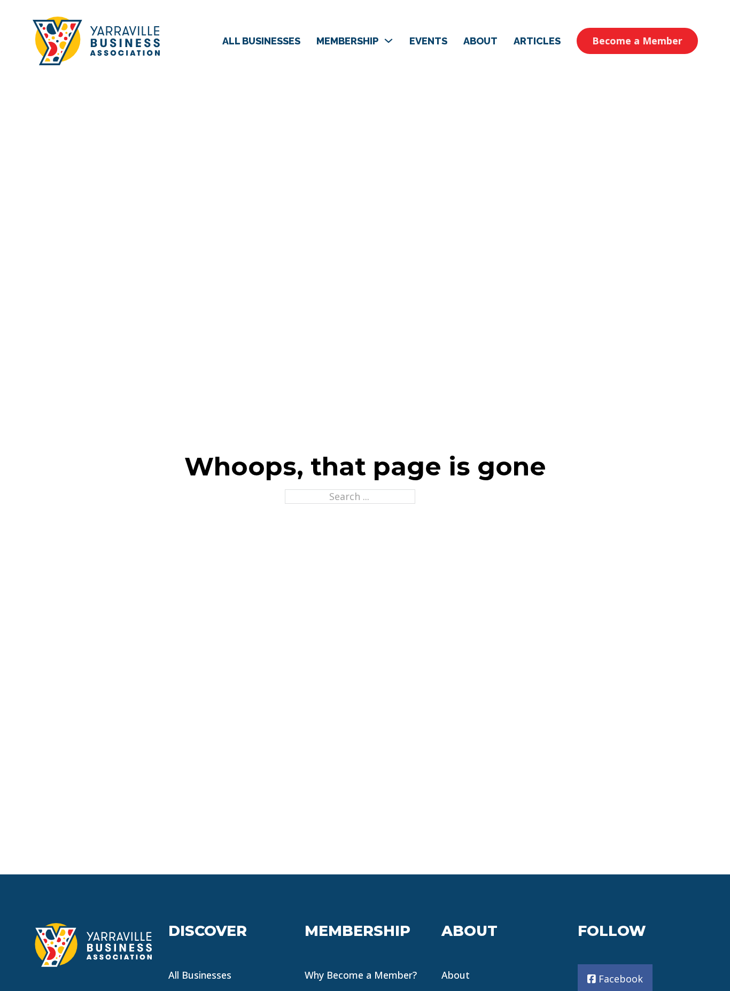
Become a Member (637, 40)
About (480, 41)
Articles (537, 41)
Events (428, 41)
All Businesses (261, 41)
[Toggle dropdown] (388, 40)
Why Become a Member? (361, 975)
